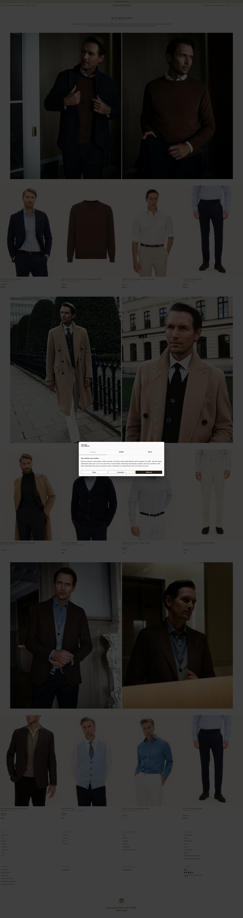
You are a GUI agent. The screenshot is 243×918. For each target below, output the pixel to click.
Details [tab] (121, 452)
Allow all (149, 472)
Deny (94, 472)
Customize (120, 472)
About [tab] (150, 452)
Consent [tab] (93, 452)
